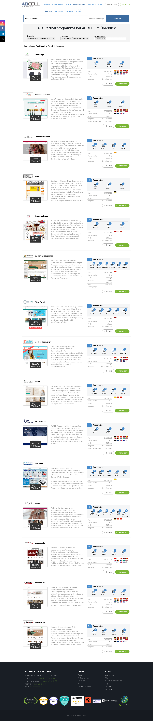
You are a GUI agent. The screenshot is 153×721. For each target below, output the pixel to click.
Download (81, 681)
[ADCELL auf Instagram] (2, 23)
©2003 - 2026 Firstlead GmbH (76, 716)
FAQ (106, 684)
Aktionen (78, 11)
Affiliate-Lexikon (83, 678)
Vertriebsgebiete (100, 36)
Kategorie (30, 36)
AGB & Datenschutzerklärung (114, 681)
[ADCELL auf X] (2, 39)
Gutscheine (69, 11)
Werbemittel (59, 11)
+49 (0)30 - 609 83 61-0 (47, 678)
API (79, 684)
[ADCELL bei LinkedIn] (2, 33)
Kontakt (100, 4)
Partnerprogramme (79, 4)
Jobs (106, 678)
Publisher (47, 4)
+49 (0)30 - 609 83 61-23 (48, 681)
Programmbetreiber (58, 4)
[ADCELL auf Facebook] (2, 28)
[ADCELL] (77, 701)
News (80, 675)
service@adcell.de (36, 687)
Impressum (109, 689)
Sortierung (64, 36)
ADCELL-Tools (91, 4)
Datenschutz (109, 687)
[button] (117, 18)
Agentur (68, 4)
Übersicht (48, 11)
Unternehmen (109, 675)
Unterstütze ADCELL (85, 687)
